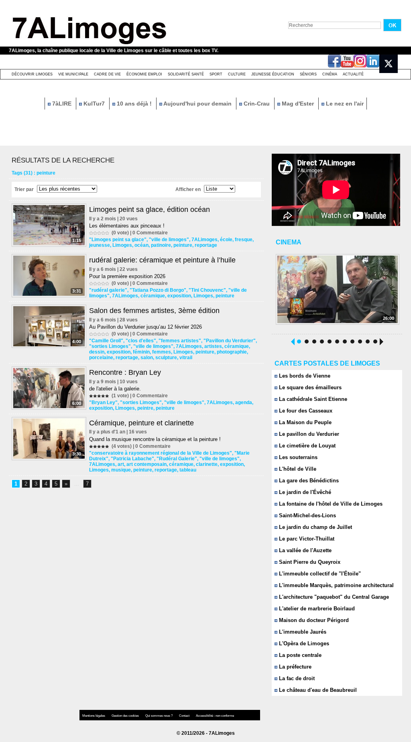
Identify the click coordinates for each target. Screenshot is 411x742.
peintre (145, 408)
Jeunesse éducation (272, 74)
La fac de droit (296, 678)
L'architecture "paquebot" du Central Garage (333, 597)
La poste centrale (299, 655)
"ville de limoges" (169, 239)
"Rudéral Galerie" (177, 458)
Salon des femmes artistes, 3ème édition (154, 311)
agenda (243, 402)
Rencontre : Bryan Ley (125, 372)
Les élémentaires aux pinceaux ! (127, 226)
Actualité (353, 74)
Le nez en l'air (344, 103)
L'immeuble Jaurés (301, 632)
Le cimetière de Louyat (306, 446)
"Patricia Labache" (132, 458)
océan (141, 245)
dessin (96, 352)
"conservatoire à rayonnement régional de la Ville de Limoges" (160, 453)
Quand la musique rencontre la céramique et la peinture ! (155, 439)
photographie (232, 352)
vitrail (185, 357)
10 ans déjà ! (134, 103)
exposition (179, 296)
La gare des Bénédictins (308, 481)
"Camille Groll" (106, 341)
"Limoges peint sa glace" (117, 239)
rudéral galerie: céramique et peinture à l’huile (162, 260)
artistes (213, 346)
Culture (237, 74)
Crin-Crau (256, 103)
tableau (187, 470)
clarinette (207, 464)
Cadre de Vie (107, 74)
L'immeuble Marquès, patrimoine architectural (335, 585)
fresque (243, 239)
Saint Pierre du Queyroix (308, 562)
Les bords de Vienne (303, 376)
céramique (152, 296)
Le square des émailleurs (309, 387)
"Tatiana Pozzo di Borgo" (158, 290)
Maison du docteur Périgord (313, 620)
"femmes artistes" (180, 341)
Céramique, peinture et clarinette (141, 423)
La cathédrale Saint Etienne (312, 399)
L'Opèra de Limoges (303, 643)
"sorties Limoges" (110, 346)
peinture (182, 245)
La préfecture (294, 667)
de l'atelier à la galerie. (115, 389)
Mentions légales (94, 716)
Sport (216, 74)
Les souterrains (297, 457)
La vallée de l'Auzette (304, 550)
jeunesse (99, 245)
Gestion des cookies (126, 716)
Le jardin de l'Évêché (304, 492)
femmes (161, 352)
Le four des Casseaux (304, 411)
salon (146, 357)
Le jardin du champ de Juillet (314, 527)
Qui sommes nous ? (159, 716)
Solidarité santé (186, 74)
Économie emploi (144, 74)
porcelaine (101, 357)
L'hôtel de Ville (296, 469)
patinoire (161, 245)
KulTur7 (94, 103)
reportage (206, 245)
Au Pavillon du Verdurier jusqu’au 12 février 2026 (145, 327)
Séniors (308, 74)
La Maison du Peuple (304, 422)
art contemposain (146, 464)
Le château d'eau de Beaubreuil (317, 690)
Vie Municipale (73, 74)
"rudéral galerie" (108, 290)
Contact (184, 716)
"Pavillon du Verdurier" (229, 341)
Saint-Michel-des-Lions (306, 515)
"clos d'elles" (141, 341)
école (226, 239)
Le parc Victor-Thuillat (305, 539)
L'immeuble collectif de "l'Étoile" (319, 574)
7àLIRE (62, 103)
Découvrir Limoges (32, 74)
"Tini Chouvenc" (207, 290)
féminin (141, 352)
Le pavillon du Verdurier (308, 434)
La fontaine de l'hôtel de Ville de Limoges (330, 504)
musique (121, 470)
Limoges (122, 245)
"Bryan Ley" (103, 402)
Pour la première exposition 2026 (127, 276)
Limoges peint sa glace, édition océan (149, 209)
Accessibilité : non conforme (215, 716)
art (121, 464)
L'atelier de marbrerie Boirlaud (316, 609)
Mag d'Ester (297, 103)
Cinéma (329, 74)
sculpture (166, 357)
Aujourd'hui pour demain (197, 103)
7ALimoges (204, 239)
